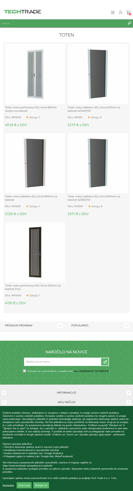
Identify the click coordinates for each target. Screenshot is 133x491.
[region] (66, 448)
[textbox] (63, 23)
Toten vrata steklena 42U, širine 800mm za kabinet (31, 198)
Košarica (128, 12)
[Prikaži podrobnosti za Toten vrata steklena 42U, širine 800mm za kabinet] (35, 163)
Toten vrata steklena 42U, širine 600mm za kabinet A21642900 (94, 109)
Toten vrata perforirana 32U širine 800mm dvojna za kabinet (31, 109)
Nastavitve (8, 485)
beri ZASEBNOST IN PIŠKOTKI (91, 371)
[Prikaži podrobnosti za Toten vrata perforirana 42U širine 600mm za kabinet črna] (35, 252)
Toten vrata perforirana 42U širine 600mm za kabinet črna (33, 287)
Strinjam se (41, 485)
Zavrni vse (24, 485)
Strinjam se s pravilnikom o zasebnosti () (68, 371)
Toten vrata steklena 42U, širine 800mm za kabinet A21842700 (94, 198)
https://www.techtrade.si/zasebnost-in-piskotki (27, 465)
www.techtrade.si (40, 478)
